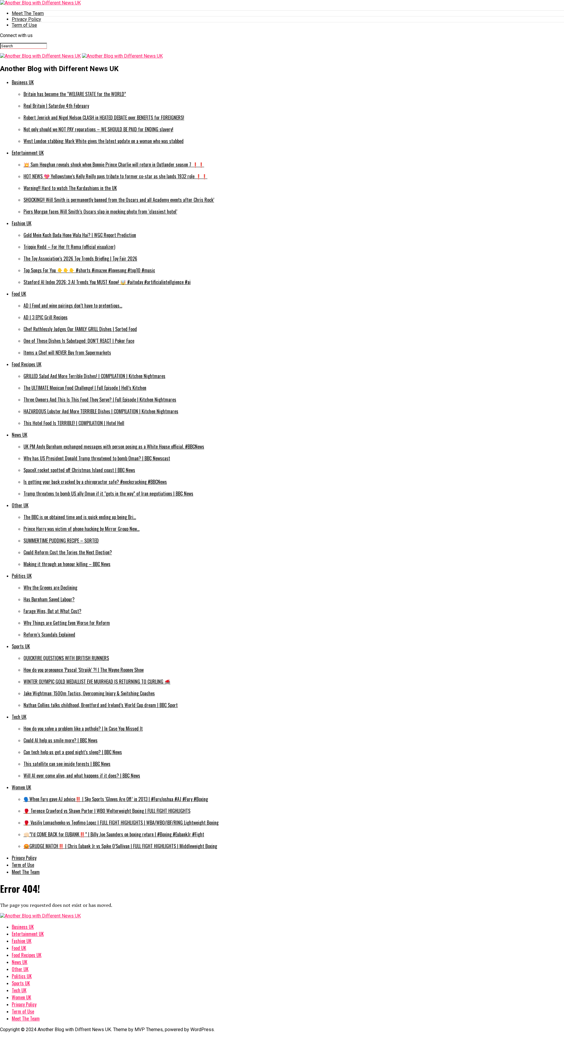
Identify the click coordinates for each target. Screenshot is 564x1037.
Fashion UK (21, 223)
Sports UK (21, 646)
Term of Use (24, 25)
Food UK (19, 293)
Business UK (23, 82)
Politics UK (22, 575)
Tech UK (19, 716)
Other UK (20, 505)
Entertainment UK (28, 152)
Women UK (21, 787)
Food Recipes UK (26, 364)
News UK (19, 434)
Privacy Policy (26, 19)
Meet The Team (28, 13)
